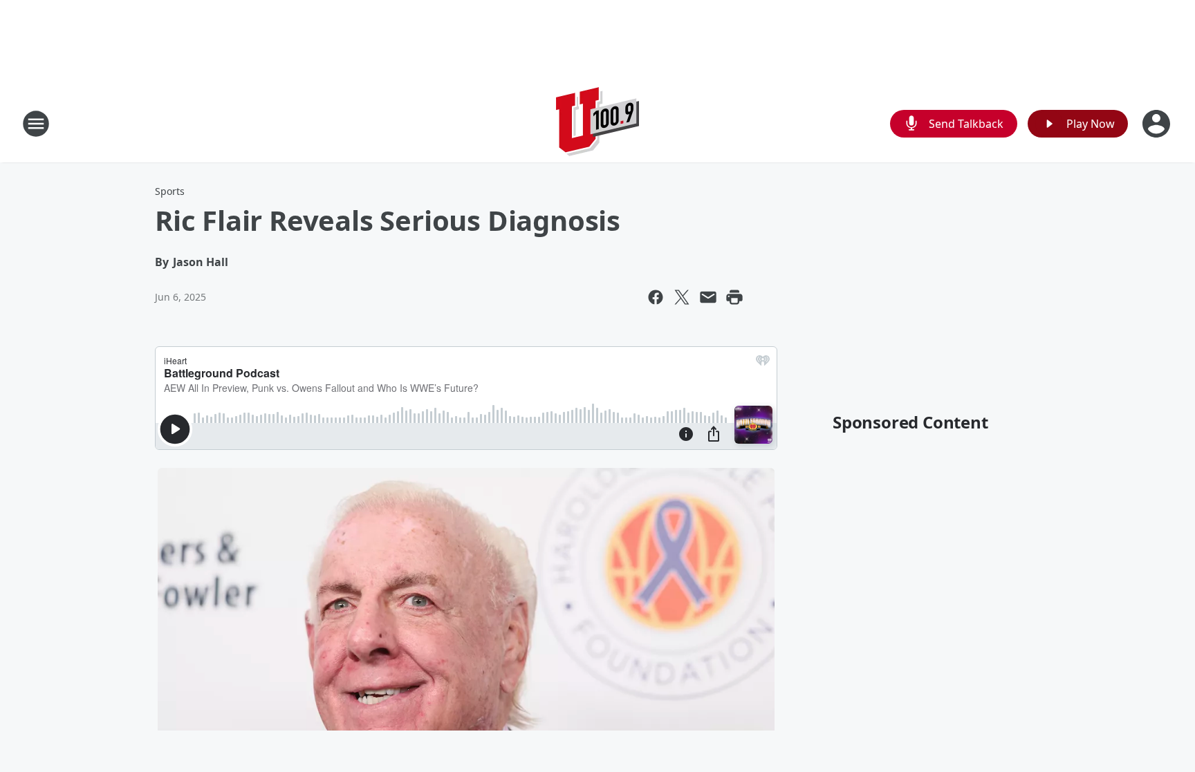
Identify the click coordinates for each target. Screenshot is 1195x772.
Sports (170, 191)
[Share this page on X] (682, 297)
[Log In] (1157, 124)
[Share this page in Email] (708, 297)
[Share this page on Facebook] (655, 297)
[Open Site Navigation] (36, 124)
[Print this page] (734, 297)
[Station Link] (597, 123)
